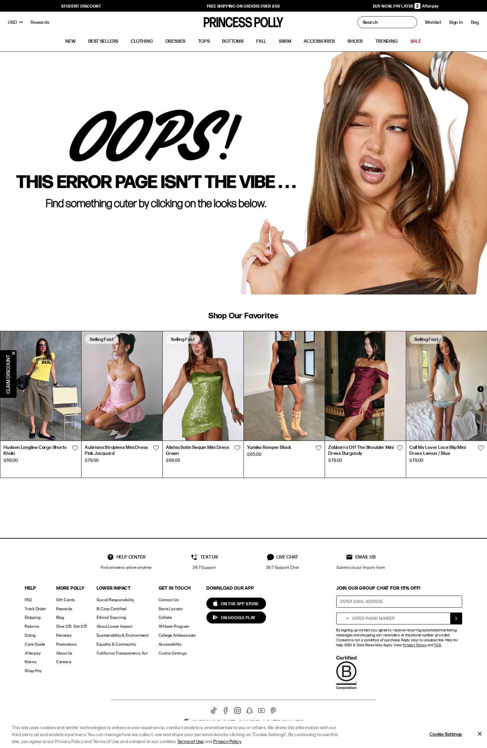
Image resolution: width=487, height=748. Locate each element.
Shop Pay (33, 670)
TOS (437, 645)
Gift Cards (65, 599)
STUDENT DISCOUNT (81, 6)
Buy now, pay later (393, 6)
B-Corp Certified (112, 608)
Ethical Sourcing (111, 617)
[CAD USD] (15, 22)
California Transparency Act (122, 653)
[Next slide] (480, 389)
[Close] (479, 733)
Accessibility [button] (170, 644)
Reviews (64, 635)
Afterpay (32, 653)
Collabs (166, 617)
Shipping (32, 617)
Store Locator (171, 608)
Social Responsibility (115, 599)
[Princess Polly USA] (243, 22)
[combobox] (344, 618)
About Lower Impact (114, 626)
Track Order (35, 608)
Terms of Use (190, 741)
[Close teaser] (14, 353)
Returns (32, 626)
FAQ (28, 599)
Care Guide (35, 644)
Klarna (30, 661)
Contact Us (169, 599)
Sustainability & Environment (122, 635)
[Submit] (456, 618)
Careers (64, 661)
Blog (60, 617)
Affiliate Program (174, 626)
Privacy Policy (414, 645)
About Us (64, 653)
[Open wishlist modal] (75, 448)
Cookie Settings (173, 653)
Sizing (30, 635)
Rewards (64, 608)
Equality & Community (116, 644)
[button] (475, 22)
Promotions (66, 644)
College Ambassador (177, 635)
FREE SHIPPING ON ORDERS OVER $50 (243, 6)
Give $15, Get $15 (71, 626)
